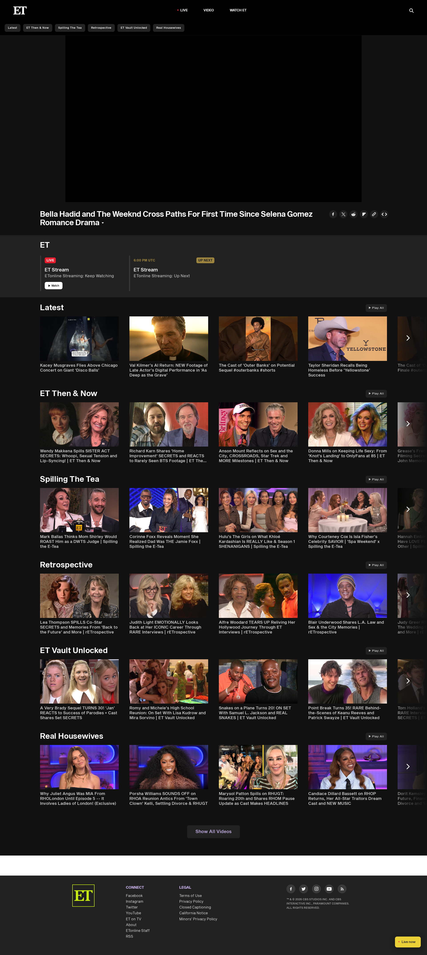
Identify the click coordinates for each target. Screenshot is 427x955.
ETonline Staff (138, 930)
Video (208, 10)
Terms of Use (190, 895)
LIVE (184, 10)
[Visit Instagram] (316, 889)
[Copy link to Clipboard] (374, 215)
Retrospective (101, 28)
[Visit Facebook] (290, 889)
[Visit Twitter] (303, 889)
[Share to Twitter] (343, 215)
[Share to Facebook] (333, 215)
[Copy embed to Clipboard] (384, 215)
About (131, 925)
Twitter (132, 907)
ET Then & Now (37, 28)
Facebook (134, 895)
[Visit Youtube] (329, 888)
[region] (213, 118)
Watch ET (238, 10)
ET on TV (133, 919)
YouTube (133, 913)
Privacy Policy (191, 901)
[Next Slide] (410, 340)
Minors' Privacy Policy (198, 919)
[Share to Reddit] (353, 215)
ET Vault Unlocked (134, 28)
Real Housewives (168, 28)
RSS (129, 936)
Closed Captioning (195, 907)
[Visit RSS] (342, 889)
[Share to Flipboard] (363, 215)
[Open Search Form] (411, 11)
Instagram (134, 901)
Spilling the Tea (70, 28)
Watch (55, 286)
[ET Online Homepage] (20, 10)
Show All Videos (213, 831)
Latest (12, 28)
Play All (378, 308)
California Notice (193, 913)
